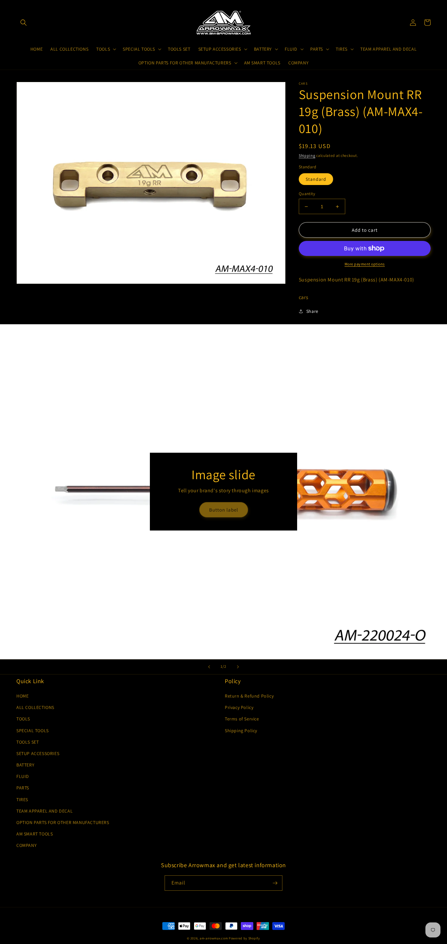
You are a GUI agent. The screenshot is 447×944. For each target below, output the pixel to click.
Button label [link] (223, 510)
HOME (22, 696)
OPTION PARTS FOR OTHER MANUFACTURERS (62, 822)
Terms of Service (242, 719)
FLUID (22, 776)
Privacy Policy (239, 707)
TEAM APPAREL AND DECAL (44, 811)
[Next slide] (238, 667)
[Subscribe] (275, 883)
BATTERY (25, 765)
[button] (23, 22)
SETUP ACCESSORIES (37, 753)
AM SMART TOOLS (34, 834)
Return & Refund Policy (249, 696)
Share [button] (312, 311)
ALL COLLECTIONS (35, 707)
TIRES (22, 799)
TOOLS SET (27, 742)
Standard (316, 179)
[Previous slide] (209, 667)
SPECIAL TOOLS (32, 730)
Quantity (307, 193)
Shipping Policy (241, 730)
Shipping (307, 155)
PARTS (22, 788)
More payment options (365, 263)
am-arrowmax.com (214, 938)
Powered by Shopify (244, 938)
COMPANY (26, 845)
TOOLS (23, 719)
